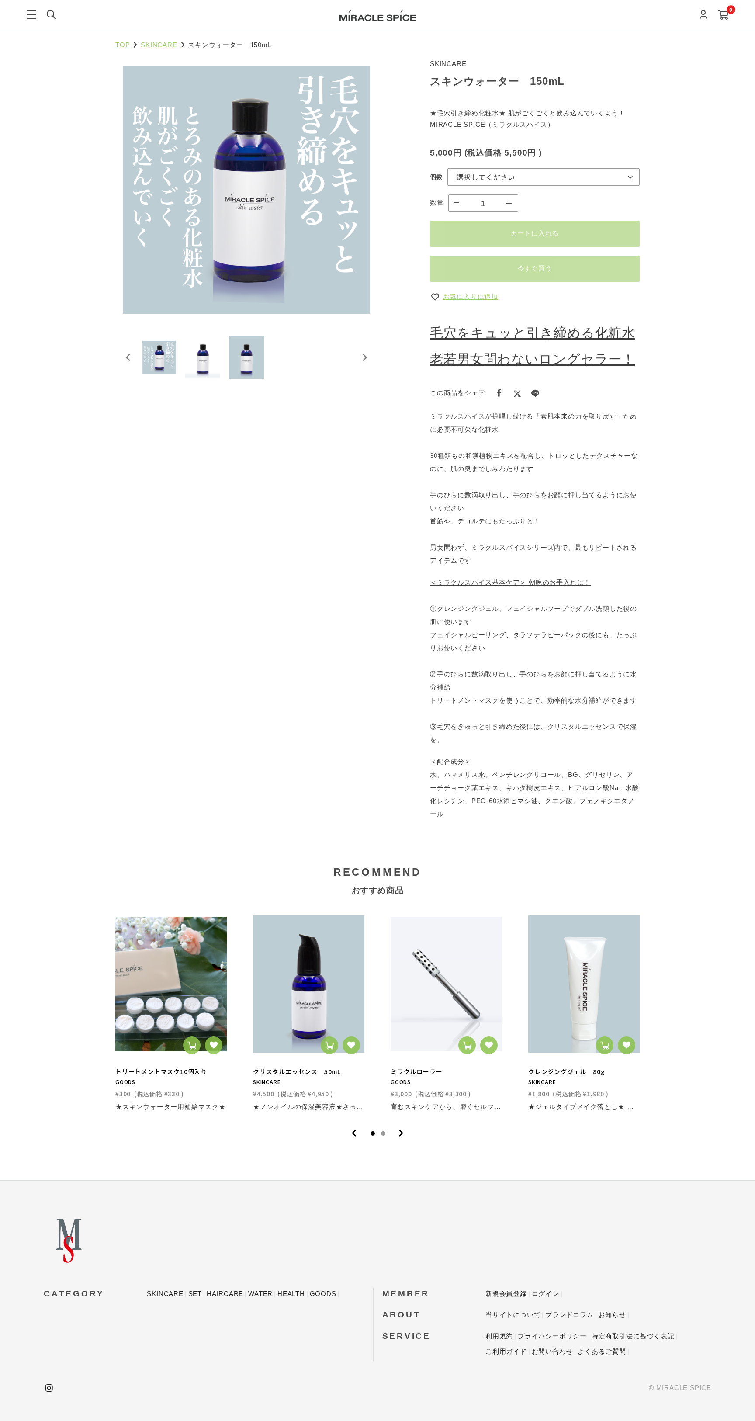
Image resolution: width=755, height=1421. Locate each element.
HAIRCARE (225, 1293)
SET (195, 1293)
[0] (723, 15)
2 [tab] (383, 1133)
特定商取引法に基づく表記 (633, 1336)
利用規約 (499, 1336)
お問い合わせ (552, 1351)
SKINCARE (159, 45)
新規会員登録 (506, 1293)
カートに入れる (535, 233)
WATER (260, 1293)
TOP (122, 45)
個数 (436, 176)
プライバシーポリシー (552, 1336)
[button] (159, 357)
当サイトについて (512, 1314)
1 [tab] (373, 1133)
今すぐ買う (535, 268)
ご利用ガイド (506, 1351)
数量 (437, 202)
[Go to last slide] (128, 357)
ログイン (545, 1293)
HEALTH (291, 1293)
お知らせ (612, 1314)
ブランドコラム (569, 1314)
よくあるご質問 (602, 1351)
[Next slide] (364, 357)
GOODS (323, 1293)
